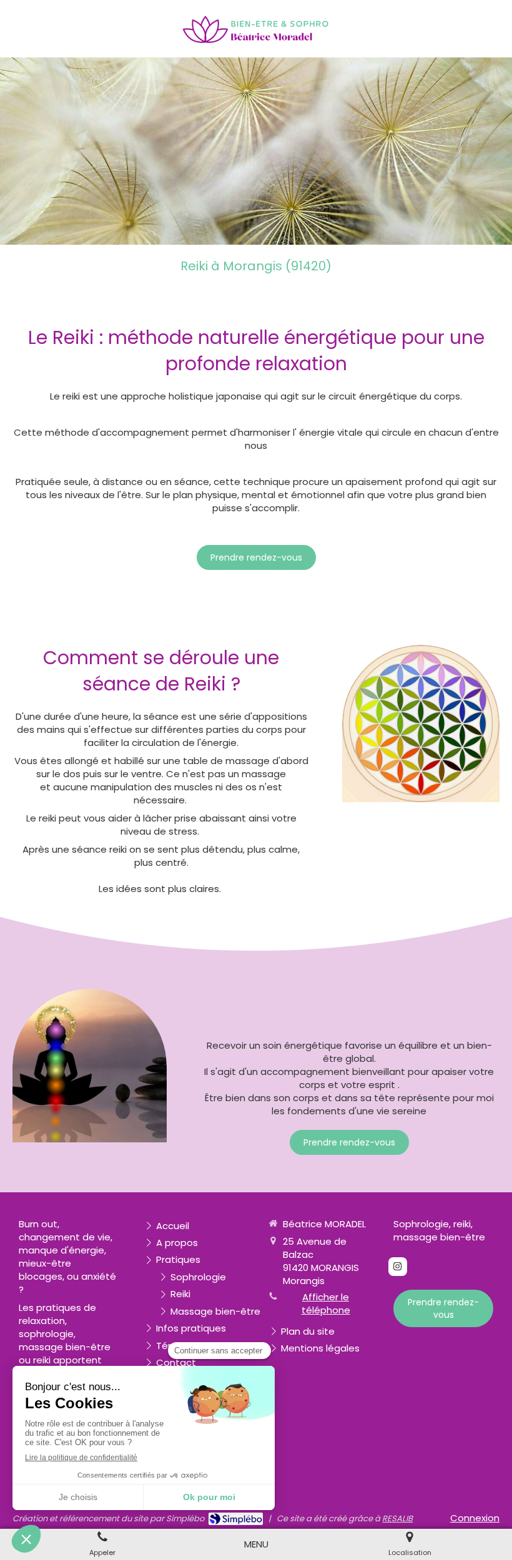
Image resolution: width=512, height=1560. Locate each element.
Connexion (475, 1517)
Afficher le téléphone (326, 1303)
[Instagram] (397, 1266)
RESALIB (397, 1518)
